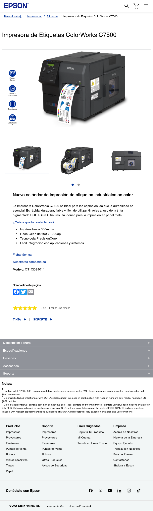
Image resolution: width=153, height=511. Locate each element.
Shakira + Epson (123, 465)
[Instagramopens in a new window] (128, 490)
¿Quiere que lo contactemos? (33, 222)
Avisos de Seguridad (55, 465)
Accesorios (11, 366)
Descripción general (17, 343)
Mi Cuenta (83, 437)
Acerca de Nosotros (125, 431)
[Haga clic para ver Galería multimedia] (12, 90)
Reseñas (9, 358)
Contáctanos (121, 459)
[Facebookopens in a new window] (90, 490)
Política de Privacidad (79, 506)
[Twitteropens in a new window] (100, 490)
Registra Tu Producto (90, 431)
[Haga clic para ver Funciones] (12, 105)
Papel (9, 471)
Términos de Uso (55, 506)
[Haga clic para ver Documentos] (12, 119)
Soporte (40, 319)
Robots (10, 454)
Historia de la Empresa (127, 437)
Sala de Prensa (123, 454)
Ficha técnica (22, 254)
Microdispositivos (16, 459)
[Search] (127, 6)
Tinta (17, 319)
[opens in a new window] (138, 490)
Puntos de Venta (16, 448)
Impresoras (34, 16)
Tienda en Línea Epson (92, 443)
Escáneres (12, 443)
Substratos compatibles (29, 262)
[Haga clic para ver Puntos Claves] (12, 75)
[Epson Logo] (16, 6)
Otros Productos (52, 459)
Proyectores (13, 437)
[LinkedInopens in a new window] (119, 490)
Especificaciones (15, 350)
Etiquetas (52, 16)
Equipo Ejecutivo (123, 443)
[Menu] (146, 6)
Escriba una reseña (59, 308)
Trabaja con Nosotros (126, 448)
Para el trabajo (13, 16)
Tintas (10, 465)
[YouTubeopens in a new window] (109, 490)
